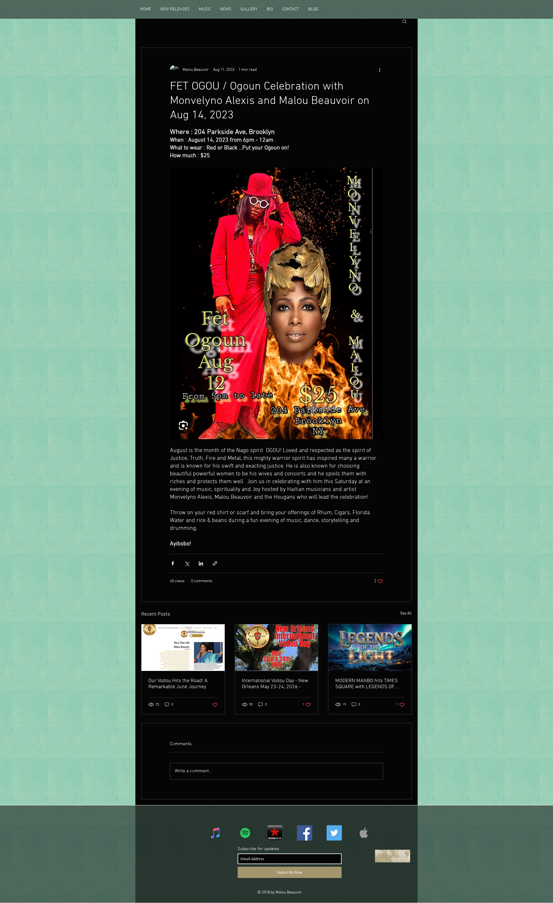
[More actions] (379, 69)
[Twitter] (334, 833)
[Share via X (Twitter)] (187, 563)
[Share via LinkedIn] (201, 563)
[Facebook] (304, 833)
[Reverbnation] (275, 833)
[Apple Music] (364, 833)
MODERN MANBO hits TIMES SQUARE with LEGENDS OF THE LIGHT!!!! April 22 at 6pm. (368, 684)
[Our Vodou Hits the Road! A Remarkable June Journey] (183, 647)
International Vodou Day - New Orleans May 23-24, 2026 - (275, 684)
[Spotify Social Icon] (245, 833)
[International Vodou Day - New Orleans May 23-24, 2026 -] (276, 647)
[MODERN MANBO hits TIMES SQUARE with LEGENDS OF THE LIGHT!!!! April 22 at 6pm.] (370, 647)
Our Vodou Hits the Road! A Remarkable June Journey (178, 684)
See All (406, 613)
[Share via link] (215, 563)
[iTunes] (215, 833)
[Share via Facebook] (172, 563)
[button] (175, 9)
